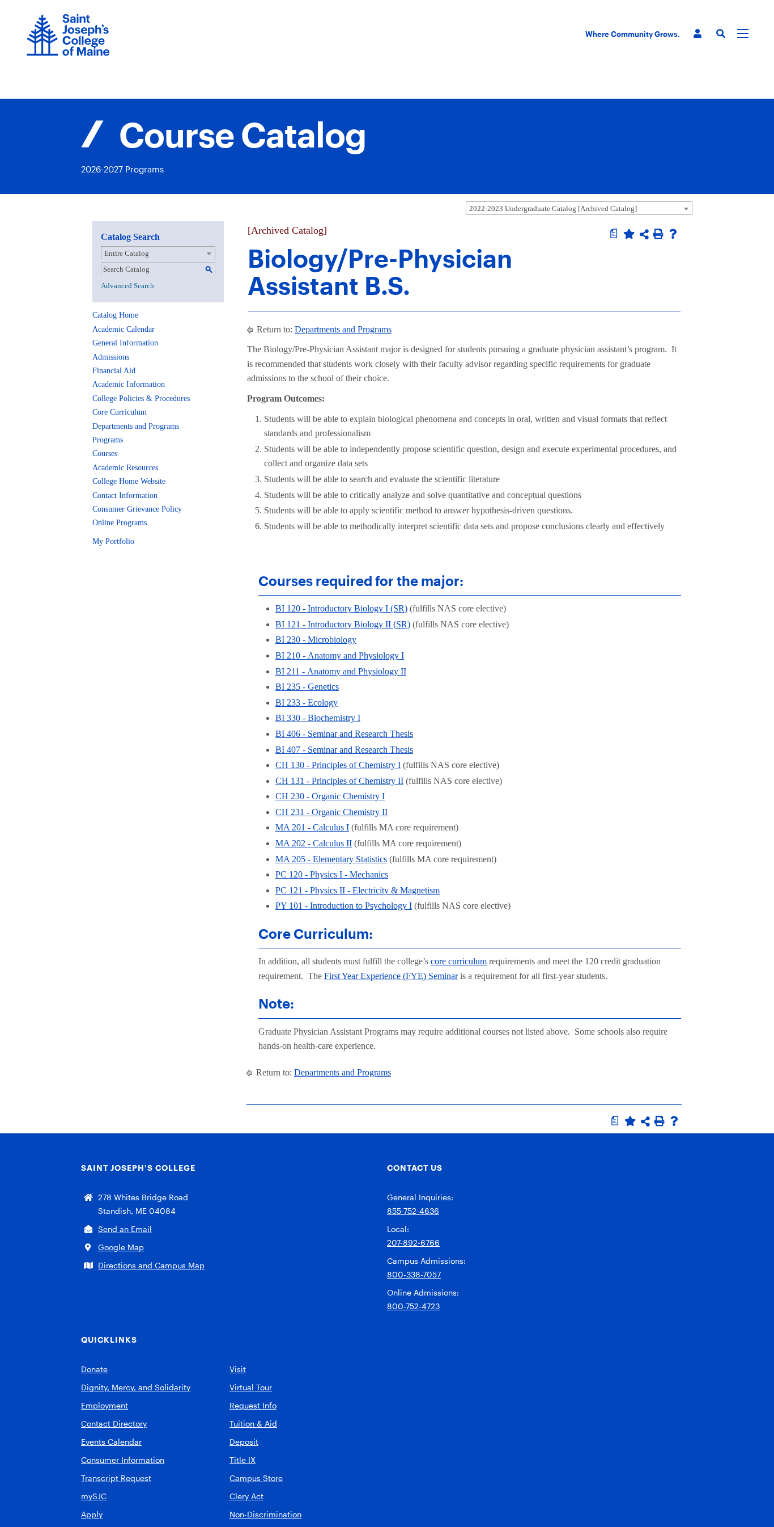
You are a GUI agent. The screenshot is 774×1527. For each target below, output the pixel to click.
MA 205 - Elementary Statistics (331, 859)
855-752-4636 (413, 1211)
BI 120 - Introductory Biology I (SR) (341, 608)
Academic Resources (125, 467)
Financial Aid (113, 370)
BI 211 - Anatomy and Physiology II (340, 671)
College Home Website (128, 481)
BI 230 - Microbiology (315, 639)
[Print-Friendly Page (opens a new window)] (658, 233)
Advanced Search (127, 285)
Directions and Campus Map (151, 1265)
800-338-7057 (414, 1274)
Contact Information (125, 495)
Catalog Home (115, 315)
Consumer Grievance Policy (137, 509)
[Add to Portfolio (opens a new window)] (629, 233)
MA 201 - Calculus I (312, 827)
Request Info (253, 1405)
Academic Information (128, 384)
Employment (104, 1405)
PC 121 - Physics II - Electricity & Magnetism (357, 890)
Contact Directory (114, 1423)
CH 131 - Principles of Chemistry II (339, 781)
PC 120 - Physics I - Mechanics (331, 874)
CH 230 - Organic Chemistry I (330, 796)
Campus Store (256, 1478)
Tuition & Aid (253, 1423)
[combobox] (579, 208)
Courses (104, 453)
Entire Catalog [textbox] (126, 253)
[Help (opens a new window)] (673, 233)
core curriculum (459, 961)
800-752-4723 (413, 1306)
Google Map (121, 1247)
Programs (107, 440)
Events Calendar (111, 1441)
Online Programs (119, 522)
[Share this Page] (644, 234)
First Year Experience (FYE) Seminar (391, 976)
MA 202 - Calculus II (313, 843)
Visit (237, 1369)
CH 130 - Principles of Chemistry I (338, 765)
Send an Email (125, 1229)
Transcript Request (116, 1478)
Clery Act (246, 1496)
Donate (94, 1369)
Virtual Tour (250, 1387)
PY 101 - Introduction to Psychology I (343, 905)
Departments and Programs (135, 426)
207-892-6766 (413, 1242)
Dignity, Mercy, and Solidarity (135, 1387)
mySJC (94, 1496)
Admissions (110, 357)
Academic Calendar (123, 329)
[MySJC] (697, 34)
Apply (92, 1514)
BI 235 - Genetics (307, 686)
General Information (125, 343)
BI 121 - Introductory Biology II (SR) (342, 624)
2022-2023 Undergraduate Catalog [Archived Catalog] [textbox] (553, 208)
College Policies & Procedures (141, 398)
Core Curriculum (119, 412)
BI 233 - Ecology (306, 702)
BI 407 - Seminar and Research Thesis (344, 749)
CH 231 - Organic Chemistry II (331, 812)
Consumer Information (122, 1460)
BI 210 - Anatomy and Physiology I (339, 655)
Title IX (242, 1460)
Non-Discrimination (265, 1514)
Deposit (243, 1441)
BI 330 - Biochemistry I (317, 718)
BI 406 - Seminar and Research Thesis (344, 734)
